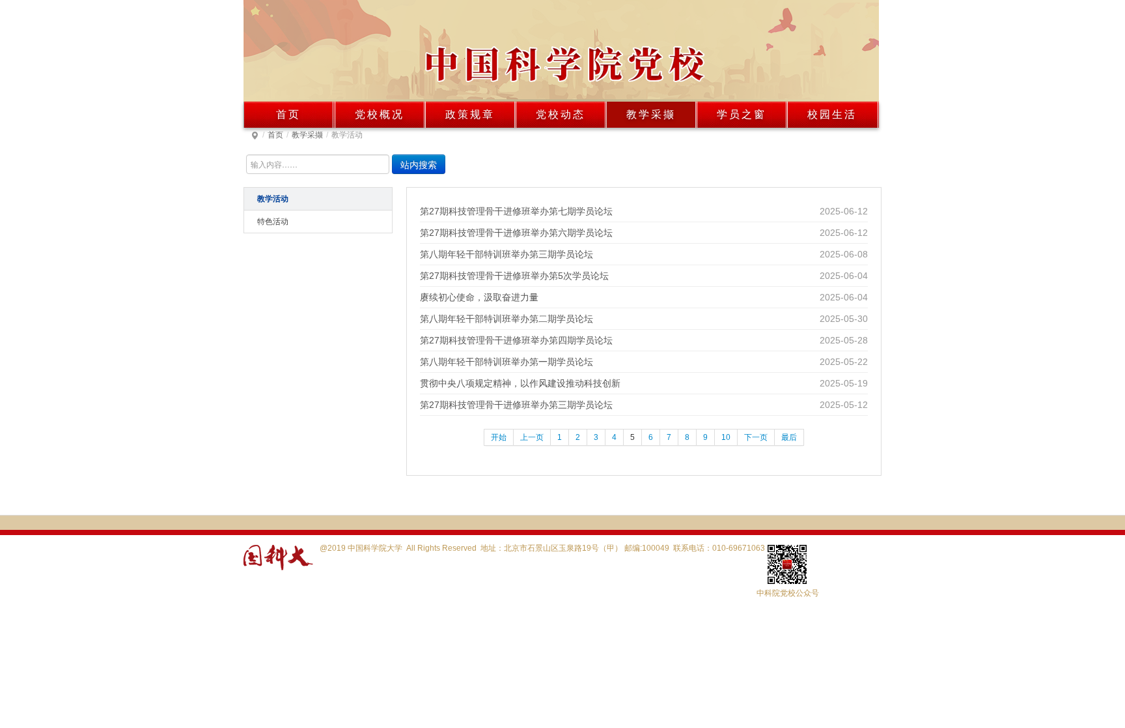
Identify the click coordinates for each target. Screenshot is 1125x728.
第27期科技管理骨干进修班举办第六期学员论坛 (516, 232)
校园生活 (832, 114)
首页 (288, 114)
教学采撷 (651, 114)
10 (725, 437)
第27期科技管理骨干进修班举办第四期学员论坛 (516, 340)
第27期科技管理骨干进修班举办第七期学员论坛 (516, 211)
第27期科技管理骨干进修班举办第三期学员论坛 (516, 405)
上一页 (532, 437)
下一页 (756, 437)
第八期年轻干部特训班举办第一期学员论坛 (506, 362)
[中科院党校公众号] (755, 563)
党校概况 (379, 114)
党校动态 (560, 114)
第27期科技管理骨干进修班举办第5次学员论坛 (514, 275)
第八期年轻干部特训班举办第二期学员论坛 (506, 318)
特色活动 (272, 221)
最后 (789, 437)
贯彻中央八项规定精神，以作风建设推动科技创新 (520, 383)
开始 (499, 437)
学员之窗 (741, 114)
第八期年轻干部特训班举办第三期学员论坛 (506, 254)
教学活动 (272, 198)
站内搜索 (418, 164)
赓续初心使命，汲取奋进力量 (479, 297)
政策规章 (470, 114)
